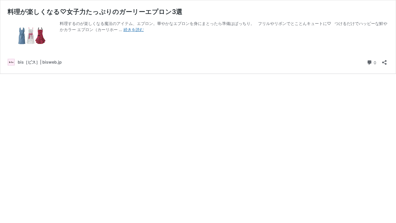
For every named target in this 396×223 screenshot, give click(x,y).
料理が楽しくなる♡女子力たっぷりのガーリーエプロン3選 (95, 11)
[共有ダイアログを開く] (384, 60)
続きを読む (133, 29)
